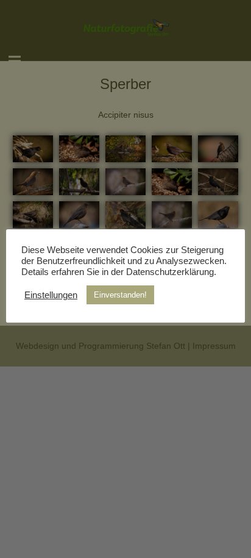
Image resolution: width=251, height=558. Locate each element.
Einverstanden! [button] (120, 294)
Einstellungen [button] (50, 295)
